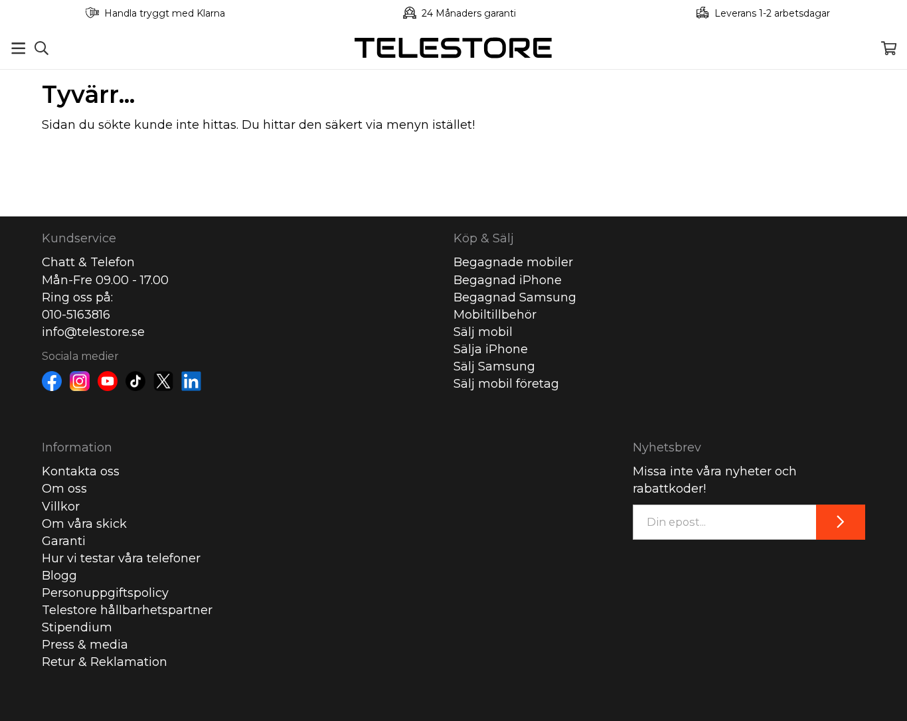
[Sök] (41, 48)
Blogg (59, 575)
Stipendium (77, 627)
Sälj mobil (483, 332)
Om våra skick (84, 524)
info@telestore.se (93, 332)
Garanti (64, 541)
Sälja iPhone (491, 349)
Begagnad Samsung (515, 297)
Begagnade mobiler (513, 262)
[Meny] (18, 48)
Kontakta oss (81, 471)
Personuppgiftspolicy (105, 593)
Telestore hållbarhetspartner (127, 610)
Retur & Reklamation (104, 662)
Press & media (85, 644)
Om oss (64, 488)
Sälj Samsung (494, 366)
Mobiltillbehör (495, 314)
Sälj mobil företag (506, 383)
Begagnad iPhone (508, 280)
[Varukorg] (888, 48)
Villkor (61, 506)
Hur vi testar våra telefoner (121, 558)
